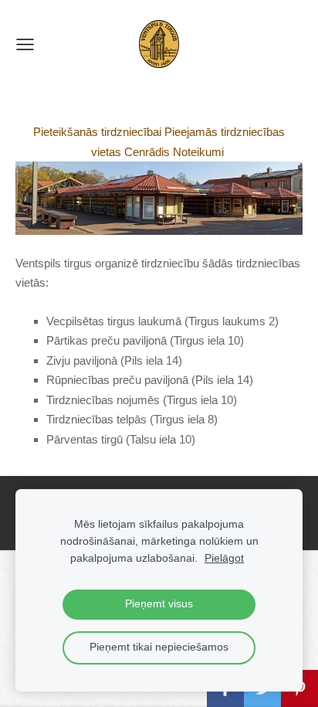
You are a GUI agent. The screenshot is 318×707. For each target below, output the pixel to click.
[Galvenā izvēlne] (25, 44)
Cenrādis (147, 151)
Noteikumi (198, 151)
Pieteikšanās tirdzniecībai (97, 131)
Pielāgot (224, 558)
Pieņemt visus (159, 604)
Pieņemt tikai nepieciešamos (159, 647)
